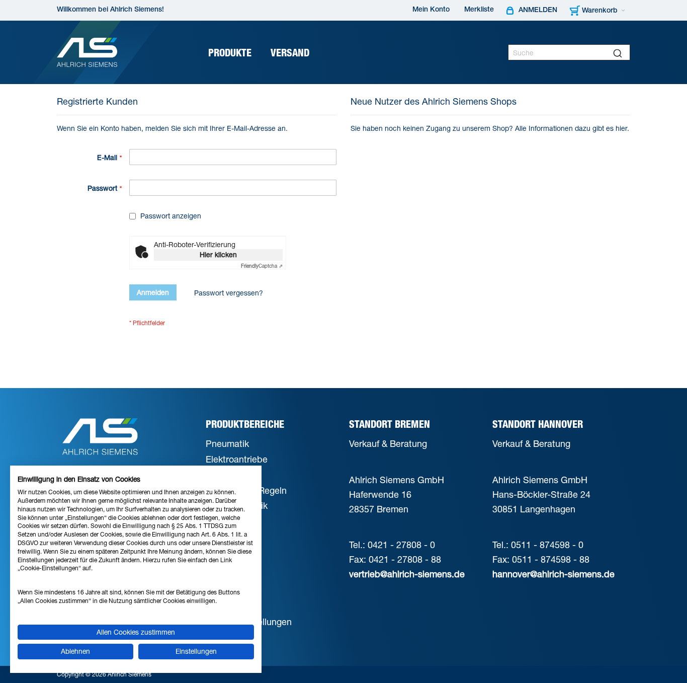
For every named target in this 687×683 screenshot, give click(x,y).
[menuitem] (233, 52)
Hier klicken (218, 254)
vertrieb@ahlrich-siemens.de (407, 573)
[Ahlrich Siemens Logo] (87, 52)
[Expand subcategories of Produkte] (255, 53)
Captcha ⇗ (262, 266)
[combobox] (569, 52)
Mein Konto (431, 10)
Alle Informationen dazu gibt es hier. (572, 128)
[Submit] (617, 52)
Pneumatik (227, 443)
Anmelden (538, 10)
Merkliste (479, 10)
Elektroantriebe (237, 459)
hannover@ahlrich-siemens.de (553, 573)
